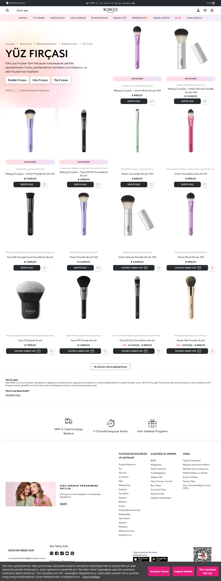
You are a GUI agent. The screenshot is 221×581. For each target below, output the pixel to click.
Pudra (122, 506)
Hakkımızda (156, 477)
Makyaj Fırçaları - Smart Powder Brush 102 (30, 173)
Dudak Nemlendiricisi (129, 510)
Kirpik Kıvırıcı (125, 535)
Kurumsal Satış (158, 489)
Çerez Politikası (91, 576)
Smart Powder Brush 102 (83, 257)
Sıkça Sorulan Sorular (161, 481)
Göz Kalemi (124, 518)
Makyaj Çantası (126, 531)
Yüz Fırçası (61, 80)
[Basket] (212, 10)
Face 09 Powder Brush (84, 340)
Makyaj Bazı (125, 514)
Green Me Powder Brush (191, 340)
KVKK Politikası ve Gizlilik (195, 473)
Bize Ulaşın (156, 485)
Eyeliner (123, 489)
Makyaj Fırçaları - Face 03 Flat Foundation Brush (84, 174)
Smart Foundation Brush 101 (190, 173)
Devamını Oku (13, 395)
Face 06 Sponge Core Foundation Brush (30, 257)
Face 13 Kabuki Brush (30, 340)
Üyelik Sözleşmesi (192, 460)
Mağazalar (156, 464)
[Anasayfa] (110, 10)
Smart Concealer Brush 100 (137, 173)
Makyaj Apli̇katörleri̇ (47, 43)
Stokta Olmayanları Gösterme (34, 90)
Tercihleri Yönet (159, 571)
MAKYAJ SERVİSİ (161, 18)
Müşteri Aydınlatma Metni (196, 464)
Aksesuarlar (26, 43)
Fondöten (124, 477)
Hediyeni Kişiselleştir (161, 498)
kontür (207, 382)
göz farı (158, 382)
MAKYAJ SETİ (119, 18)
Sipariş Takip (189, 481)
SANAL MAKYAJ (194, 18)
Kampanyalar (157, 493)
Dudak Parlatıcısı (127, 464)
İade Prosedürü (158, 468)
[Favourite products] (205, 10)
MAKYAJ (23, 18)
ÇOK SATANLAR (78, 18)
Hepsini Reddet (183, 571)
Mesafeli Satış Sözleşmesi (195, 468)
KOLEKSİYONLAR (99, 18)
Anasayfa (10, 43)
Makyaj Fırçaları (70, 43)
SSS (209, 3)
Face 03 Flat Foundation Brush (137, 340)
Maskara (123, 526)
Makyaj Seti (124, 485)
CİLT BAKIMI (39, 18)
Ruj (120, 468)
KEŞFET (63, 504)
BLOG (178, 18)
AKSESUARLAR (57, 18)
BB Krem (123, 501)
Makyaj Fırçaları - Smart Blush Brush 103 (137, 90)
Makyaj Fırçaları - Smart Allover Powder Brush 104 (191, 90)
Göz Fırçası (40, 80)
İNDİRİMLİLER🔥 (140, 18)
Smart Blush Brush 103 (191, 257)
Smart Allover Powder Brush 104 (137, 257)
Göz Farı (123, 472)
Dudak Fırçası (17, 80)
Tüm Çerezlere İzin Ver (207, 571)
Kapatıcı (123, 497)
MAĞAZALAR (17, 3)
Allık (121, 481)
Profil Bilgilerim (158, 473)
